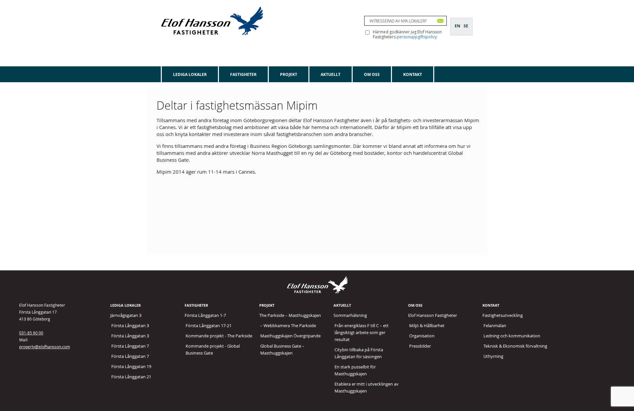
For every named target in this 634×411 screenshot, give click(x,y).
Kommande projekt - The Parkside (219, 336)
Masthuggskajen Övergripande (290, 336)
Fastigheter (243, 74)
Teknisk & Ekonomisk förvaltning (515, 346)
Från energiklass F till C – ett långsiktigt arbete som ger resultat (362, 332)
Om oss (372, 74)
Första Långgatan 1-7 (205, 315)
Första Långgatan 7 (130, 346)
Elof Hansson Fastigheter (432, 315)
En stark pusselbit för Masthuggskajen (355, 370)
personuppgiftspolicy (417, 37)
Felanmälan (494, 325)
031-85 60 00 (31, 332)
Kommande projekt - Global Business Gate (213, 349)
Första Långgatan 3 (130, 325)
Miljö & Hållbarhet (426, 325)
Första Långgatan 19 (131, 366)
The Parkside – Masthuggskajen (290, 315)
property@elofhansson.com (44, 346)
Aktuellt (330, 74)
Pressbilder (420, 346)
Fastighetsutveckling (502, 315)
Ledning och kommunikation (511, 336)
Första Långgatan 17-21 (208, 325)
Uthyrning (493, 356)
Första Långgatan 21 (131, 377)
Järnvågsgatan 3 (125, 315)
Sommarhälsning (350, 315)
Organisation (422, 336)
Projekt (288, 74)
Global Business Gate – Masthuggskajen (282, 349)
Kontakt (412, 74)
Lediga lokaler (190, 74)
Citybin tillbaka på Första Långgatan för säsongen (359, 353)
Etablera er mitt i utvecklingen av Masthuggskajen (367, 387)
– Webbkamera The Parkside (288, 325)
